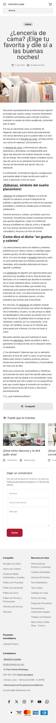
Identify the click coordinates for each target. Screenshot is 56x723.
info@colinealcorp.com (13, 664)
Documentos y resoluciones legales (40, 610)
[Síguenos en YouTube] (39, 702)
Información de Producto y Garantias (41, 565)
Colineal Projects (10, 644)
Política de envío (10, 593)
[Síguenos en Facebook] (9, 702)
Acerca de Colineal (11, 568)
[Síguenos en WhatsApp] (47, 702)
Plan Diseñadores (39, 582)
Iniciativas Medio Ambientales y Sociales (13, 575)
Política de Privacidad (13, 582)
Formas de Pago (38, 598)
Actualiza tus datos (12, 563)
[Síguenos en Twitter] (17, 702)
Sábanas (11, 185)
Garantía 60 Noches (40, 577)
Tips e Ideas (37, 587)
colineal (28, 24)
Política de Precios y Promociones (12, 600)
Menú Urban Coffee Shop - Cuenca (40, 624)
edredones (12, 272)
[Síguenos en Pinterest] (32, 702)
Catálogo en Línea (39, 593)
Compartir (30, 406)
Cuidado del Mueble (40, 572)
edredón (33, 257)
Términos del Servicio (13, 606)
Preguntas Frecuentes (41, 603)
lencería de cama (29, 139)
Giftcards (7, 611)
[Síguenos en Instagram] (24, 702)
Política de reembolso (13, 587)
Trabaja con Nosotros (41, 617)
